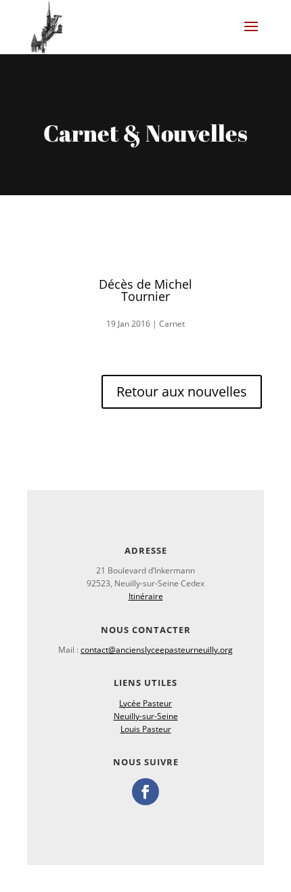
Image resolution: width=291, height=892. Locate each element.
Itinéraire (146, 596)
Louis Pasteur (145, 729)
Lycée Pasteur (145, 703)
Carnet (172, 323)
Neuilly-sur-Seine (146, 716)
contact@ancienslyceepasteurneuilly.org (157, 649)
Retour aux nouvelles (181, 391)
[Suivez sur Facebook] (145, 791)
